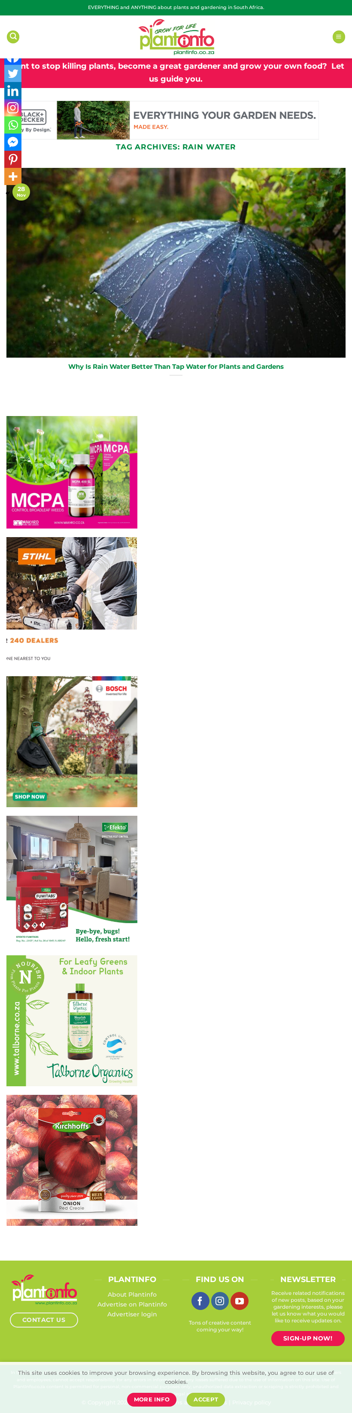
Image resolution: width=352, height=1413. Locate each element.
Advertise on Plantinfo (132, 1304)
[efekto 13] (71, 880)
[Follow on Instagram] (220, 1301)
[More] (12, 176)
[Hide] (7, 193)
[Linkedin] (12, 90)
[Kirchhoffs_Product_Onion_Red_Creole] (71, 1160)
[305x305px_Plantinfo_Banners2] (71, 741)
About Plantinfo (132, 1294)
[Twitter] (12, 73)
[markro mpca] (71, 472)
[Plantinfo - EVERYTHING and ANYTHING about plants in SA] (176, 37)
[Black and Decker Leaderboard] (162, 120)
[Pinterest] (12, 159)
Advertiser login (132, 1314)
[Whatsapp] (12, 125)
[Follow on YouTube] (240, 1301)
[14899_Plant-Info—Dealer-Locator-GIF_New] (71, 602)
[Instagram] (12, 107)
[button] (13, 36)
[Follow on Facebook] (200, 1301)
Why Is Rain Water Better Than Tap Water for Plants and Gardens (176, 367)
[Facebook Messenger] (12, 142)
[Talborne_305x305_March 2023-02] (71, 1020)
